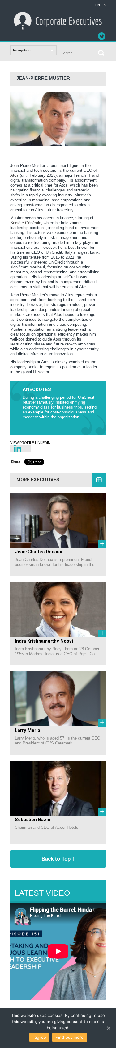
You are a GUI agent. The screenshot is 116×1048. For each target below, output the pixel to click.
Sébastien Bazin (32, 819)
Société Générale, (26, 222)
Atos (14, 175)
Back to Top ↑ (58, 858)
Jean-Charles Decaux (38, 551)
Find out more (69, 1037)
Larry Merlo (27, 730)
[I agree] (108, 1028)
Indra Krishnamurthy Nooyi (44, 641)
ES (104, 5)
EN (97, 5)
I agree (39, 1037)
